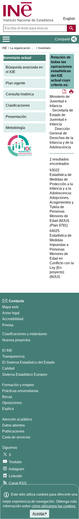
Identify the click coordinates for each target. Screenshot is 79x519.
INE (4, 48)
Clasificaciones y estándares (24, 334)
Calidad (8, 368)
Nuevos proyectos (16, 340)
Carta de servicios (16, 437)
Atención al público (17, 419)
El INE (7, 350)
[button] (65, 39)
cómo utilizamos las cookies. (54, 506)
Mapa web (10, 307)
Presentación (16, 117)
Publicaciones (13, 431)
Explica (8, 409)
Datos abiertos (13, 425)
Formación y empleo (18, 385)
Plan (59, 225)
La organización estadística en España (34, 48)
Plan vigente (15, 83)
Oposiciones (12, 403)
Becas (7, 397)
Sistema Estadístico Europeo (24, 374)
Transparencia (13, 356)
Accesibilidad (12, 319)
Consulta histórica (20, 94)
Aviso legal (11, 313)
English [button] (69, 19)
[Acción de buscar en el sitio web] (71, 28)
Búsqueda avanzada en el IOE (24, 69)
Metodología (15, 128)
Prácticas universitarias (20, 391)
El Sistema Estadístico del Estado (28, 362)
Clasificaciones (18, 105)
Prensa (7, 325)
